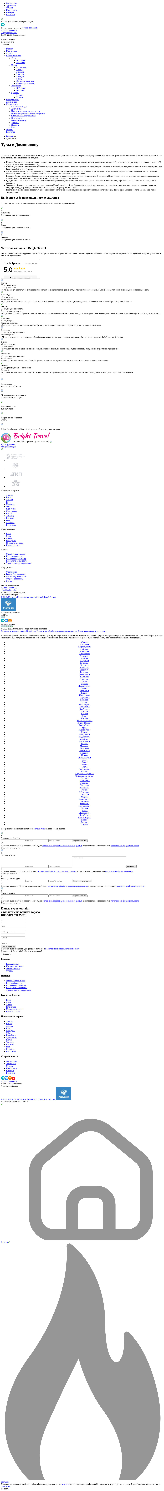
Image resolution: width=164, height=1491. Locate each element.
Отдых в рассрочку (14, 579)
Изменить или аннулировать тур (25, 111)
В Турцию (20, 60)
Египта (19, 97)
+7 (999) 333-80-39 (29, 28)
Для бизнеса (11, 102)
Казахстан (85, 707)
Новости (15, 125)
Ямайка (85, 820)
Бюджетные (21, 67)
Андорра (84, 651)
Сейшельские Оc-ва (84, 776)
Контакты (10, 132)
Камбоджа (84, 709)
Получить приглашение (82, 881)
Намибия (84, 753)
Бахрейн (84, 660)
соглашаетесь (39, 829)
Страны (9, 53)
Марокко (84, 746)
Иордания (85, 697)
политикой (6, 1486)
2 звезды (20, 72)
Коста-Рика (84, 725)
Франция (84, 801)
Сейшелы (10, 523)
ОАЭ (8, 506)
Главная (9, 49)
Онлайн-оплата (13, 968)
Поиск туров (11, 51)
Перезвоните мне (79, 841)
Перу (85, 767)
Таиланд (10, 516)
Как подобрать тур (14, 556)
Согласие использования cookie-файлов (18, 631)
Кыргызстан (85, 730)
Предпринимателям (14, 966)
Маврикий (84, 734)
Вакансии (10, 15)
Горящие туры (12, 99)
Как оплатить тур (19, 106)
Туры (13, 58)
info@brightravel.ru (9, 33)
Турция (9, 495)
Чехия (84, 808)
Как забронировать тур (16, 558)
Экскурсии (16, 86)
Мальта (84, 744)
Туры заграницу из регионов (18, 563)
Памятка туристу (18, 120)
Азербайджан (84, 647)
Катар (84, 711)
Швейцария (84, 813)
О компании (11, 3)
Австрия (84, 644)
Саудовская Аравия (84, 774)
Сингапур (85, 780)
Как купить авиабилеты (16, 561)
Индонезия (84, 695)
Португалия (84, 769)
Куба (8, 502)
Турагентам (11, 5)
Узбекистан (84, 792)
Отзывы (9, 129)
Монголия (84, 750)
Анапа (9, 538)
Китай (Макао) (85, 723)
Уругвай (84, 794)
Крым (8, 534)
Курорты (15, 93)
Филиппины (84, 799)
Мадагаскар (84, 737)
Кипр (85, 716)
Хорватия (84, 804)
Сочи (8, 536)
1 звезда (19, 69)
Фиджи (84, 797)
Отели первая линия (25, 83)
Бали (8, 520)
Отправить (131, 866)
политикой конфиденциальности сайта (62, 949)
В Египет (20, 63)
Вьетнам (10, 518)
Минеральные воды (14, 543)
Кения (84, 714)
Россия (84, 771)
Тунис (84, 790)
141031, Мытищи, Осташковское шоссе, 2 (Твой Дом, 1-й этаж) (28, 597)
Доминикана (11, 511)
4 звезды (20, 76)
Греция (84, 681)
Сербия (84, 778)
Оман (84, 762)
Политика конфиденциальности (92, 631)
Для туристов (12, 104)
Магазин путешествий (16, 576)
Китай (9, 513)
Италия (84, 702)
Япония (84, 824)
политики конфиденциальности (125, 846)
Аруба (84, 658)
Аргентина (84, 654)
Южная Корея (84, 817)
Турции (19, 95)
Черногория (84, 806)
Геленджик (11, 540)
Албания (84, 649)
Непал (84, 755)
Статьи (9, 581)
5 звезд (19, 79)
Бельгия (84, 665)
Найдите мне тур (8, 946)
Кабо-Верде (84, 704)
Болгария (84, 667)
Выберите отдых (13, 56)
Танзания (84, 787)
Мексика (84, 748)
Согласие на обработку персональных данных (57, 631)
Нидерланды (84, 757)
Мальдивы (10, 504)
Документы (16, 109)
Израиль (84, 690)
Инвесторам (11, 10)
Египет (9, 497)
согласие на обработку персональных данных (62, 846)
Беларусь (84, 663)
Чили (85, 810)
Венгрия (84, 672)
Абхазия (9, 499)
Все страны (11, 525)
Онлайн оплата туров (15, 554)
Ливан (84, 732)
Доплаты (15, 123)
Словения (85, 783)
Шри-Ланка (11, 509)
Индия (84, 693)
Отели (14, 65)
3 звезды (20, 74)
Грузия (84, 684)
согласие (66, 1484)
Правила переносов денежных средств (28, 113)
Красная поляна (13, 545)
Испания (84, 700)
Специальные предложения (23, 116)
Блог (13, 127)
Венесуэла (84, 674)
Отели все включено (25, 81)
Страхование (17, 118)
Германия (84, 679)
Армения (84, 656)
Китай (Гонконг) (85, 720)
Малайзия (85, 739)
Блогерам (10, 12)
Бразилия (84, 670)
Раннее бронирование (15, 574)
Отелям (9, 8)
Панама (85, 764)
